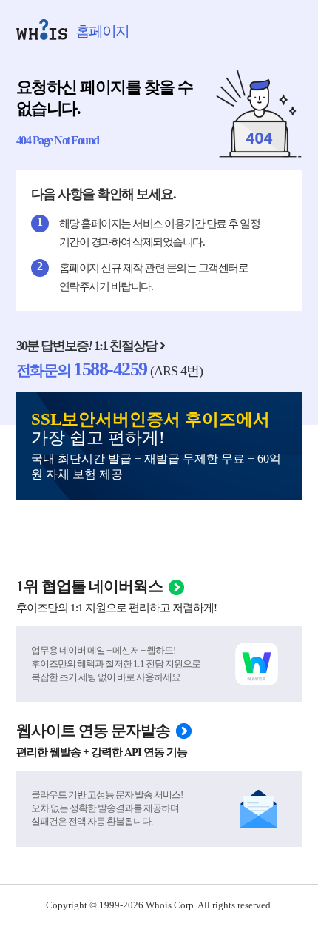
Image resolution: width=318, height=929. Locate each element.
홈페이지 (102, 31)
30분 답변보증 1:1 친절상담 (86, 345)
